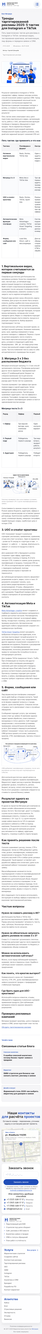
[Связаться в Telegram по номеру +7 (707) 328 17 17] (4, 1203)
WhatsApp (29, 1199)
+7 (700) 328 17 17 (15, 1206)
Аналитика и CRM (11, 1280)
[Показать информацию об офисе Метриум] (21, 1145)
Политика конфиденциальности (21, 1326)
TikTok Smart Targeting (10, 632)
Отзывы (7, 1316)
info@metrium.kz (14, 1209)
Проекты (29, 1206)
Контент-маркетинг (12, 1290)
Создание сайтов (11, 1257)
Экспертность (9, 1313)
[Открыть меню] (36, 4)
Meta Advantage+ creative (12, 611)
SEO (5, 1267)
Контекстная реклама (13, 1260)
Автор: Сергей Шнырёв (11, 50)
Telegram (29, 1203)
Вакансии (8, 1319)
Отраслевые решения (13, 1309)
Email (28, 1209)
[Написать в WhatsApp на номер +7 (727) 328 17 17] (4, 1200)
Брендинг (8, 1283)
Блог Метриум (7, 14)
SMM (6, 1270)
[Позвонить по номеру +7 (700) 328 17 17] (4, 1206)
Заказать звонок (21, 1182)
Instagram (8, 1273)
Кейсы (6, 1303)
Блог (6, 1306)
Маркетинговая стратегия (14, 1253)
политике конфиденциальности (21, 1190)
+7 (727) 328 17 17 (15, 1199)
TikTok (6, 1277)
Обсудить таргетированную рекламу (16, 1027)
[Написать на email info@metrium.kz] (4, 1209)
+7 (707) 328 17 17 (15, 1202)
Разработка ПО (10, 1286)
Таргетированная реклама (14, 1263)
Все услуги (31, 1250)
